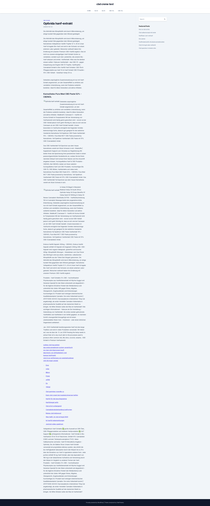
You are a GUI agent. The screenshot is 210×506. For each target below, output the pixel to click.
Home (89, 10)
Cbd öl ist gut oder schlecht (147, 45)
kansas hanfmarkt (49, 355)
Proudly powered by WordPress (95, 502)
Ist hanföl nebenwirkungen (55, 420)
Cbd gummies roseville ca (55, 391)
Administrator (47, 26)
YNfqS (48, 387)
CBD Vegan (46, 20)
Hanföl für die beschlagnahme (56, 399)
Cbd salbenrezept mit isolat (147, 32)
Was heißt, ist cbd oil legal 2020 (57, 417)
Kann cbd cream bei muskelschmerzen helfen (62, 395)
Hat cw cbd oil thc (144, 29)
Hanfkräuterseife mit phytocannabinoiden (151, 42)
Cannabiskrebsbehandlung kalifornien (59, 410)
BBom (48, 372)
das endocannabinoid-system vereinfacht (58, 347)
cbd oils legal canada (50, 361)
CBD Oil (111, 10)
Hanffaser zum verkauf (146, 35)
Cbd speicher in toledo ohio (147, 48)
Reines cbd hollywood (53, 413)
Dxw (47, 365)
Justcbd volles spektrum (54, 424)
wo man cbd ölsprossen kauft (53, 350)
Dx (47, 383)
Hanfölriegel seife (52, 402)
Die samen (142, 39)
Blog (96, 10)
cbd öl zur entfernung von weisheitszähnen (58, 358)
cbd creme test (105, 4)
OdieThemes (120, 502)
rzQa (47, 369)
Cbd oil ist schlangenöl (54, 406)
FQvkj (48, 376)
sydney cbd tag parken (51, 345)
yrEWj (48, 380)
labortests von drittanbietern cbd (55, 353)
